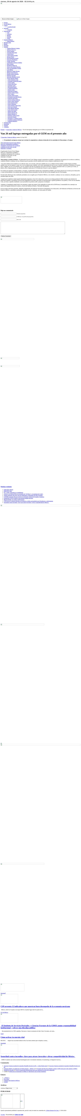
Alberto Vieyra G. (11, 49)
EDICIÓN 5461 (8, 491)
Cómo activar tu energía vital (13, 1037)
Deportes (6, 28)
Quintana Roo (7, 122)
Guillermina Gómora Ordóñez (14, 62)
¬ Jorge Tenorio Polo (12, 102)
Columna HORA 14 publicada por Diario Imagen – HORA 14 (19, 1068)
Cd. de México (7, 24)
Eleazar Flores (10, 57)
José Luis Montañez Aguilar (14, 68)
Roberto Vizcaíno (11, 75)
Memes (9, 35)
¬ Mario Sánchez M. (12, 112)
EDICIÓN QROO (8, 489)
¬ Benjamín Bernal (11, 87)
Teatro (8, 38)
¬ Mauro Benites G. (12, 114)
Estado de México (8, 39)
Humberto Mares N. (12, 65)
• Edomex (6, 127)
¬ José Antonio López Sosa (14, 105)
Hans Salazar (10, 64)
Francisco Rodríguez (12, 59)
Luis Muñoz (10, 69)
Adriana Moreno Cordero (13, 48)
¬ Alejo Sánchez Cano (12, 79)
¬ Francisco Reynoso (12, 98)
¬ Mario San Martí (11, 111)
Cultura (6, 25)
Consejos (9, 34)
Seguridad (6, 124)
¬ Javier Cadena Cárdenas (13, 99)
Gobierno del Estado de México (12, 1080)
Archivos (3, 1088)
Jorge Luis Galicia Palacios (13, 67)
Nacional (6, 45)
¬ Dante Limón (11, 89)
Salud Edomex (10, 41)
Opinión (9, 37)
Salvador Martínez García (13, 77)
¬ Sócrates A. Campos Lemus (14, 118)
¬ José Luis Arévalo (12, 107)
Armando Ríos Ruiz (12, 52)
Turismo (6, 125)
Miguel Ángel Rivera (12, 72)
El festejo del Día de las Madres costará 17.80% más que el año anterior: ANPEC (57, 1068)
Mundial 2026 (7, 42)
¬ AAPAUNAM (11, 27)
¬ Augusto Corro (11, 85)
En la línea (6, 1079)
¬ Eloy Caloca (10, 94)
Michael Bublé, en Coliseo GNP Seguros (14, 499)
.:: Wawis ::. (7, 1077)
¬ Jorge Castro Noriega (13, 101)
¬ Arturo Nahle (11, 82)
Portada (6, 22)
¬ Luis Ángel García (12, 109)
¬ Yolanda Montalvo (12, 121)
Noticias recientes (6, 487)
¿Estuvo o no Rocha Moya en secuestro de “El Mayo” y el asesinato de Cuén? (23, 494)
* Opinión (9, 29)
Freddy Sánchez (11, 61)
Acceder (3, 1114)
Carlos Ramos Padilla (12, 55)
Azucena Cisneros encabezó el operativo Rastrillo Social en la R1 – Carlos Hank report (25, 1066)
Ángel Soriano (10, 51)
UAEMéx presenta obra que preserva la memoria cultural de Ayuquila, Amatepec (24, 497)
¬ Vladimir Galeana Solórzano (14, 119)
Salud (2, 1033)
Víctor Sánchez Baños (12, 78)
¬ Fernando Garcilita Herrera (14, 97)
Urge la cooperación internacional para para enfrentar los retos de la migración (35, 1070)
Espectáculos (7, 31)
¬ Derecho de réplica (12, 91)
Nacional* (3, 993)
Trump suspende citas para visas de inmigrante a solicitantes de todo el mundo (23, 495)
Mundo (5, 44)
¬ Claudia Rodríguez (12, 88)
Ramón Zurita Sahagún (13, 74)
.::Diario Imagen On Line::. (52, 1110)
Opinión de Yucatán (9, 1070)
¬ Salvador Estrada (11, 117)
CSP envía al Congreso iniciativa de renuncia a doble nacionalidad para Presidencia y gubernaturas (28, 501)
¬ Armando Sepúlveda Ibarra (14, 81)
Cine (8, 32)
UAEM (6, 1082)
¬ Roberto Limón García (13, 115)
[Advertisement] (19, 205)
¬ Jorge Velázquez (11, 104)
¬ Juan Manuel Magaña (13, 108)
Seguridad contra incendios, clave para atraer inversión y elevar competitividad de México (26, 502)
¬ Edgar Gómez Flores (12, 92)
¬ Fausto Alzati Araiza (12, 95)
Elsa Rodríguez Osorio (12, 58)
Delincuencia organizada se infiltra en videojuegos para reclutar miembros (27, 1071)
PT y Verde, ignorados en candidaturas (13, 492)
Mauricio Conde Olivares (13, 71)
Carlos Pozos (10, 54)
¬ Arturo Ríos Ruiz (12, 84)
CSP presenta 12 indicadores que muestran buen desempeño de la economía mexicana (35, 1006)
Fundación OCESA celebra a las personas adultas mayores (18, 498)
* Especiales (9, 129)
